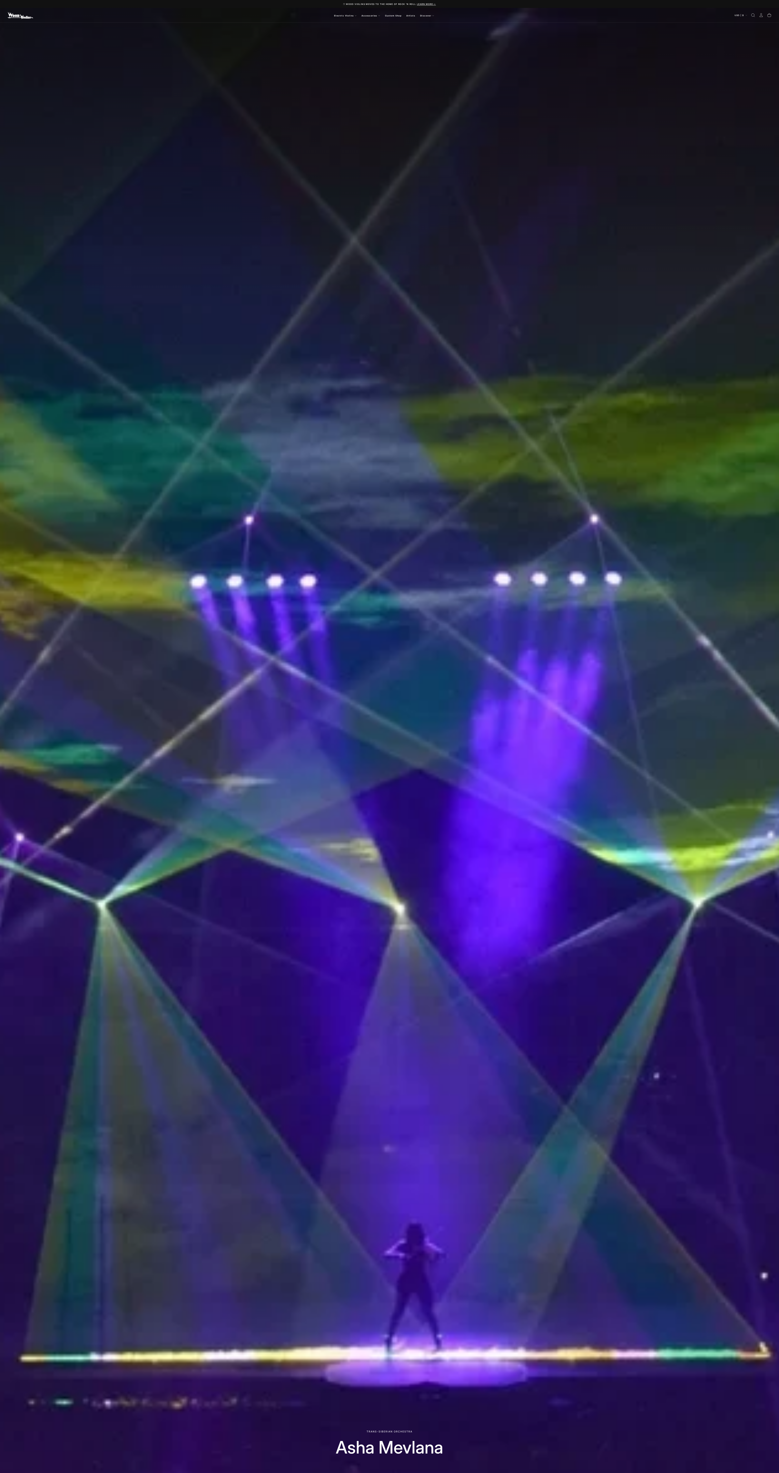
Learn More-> (426, 4)
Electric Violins (344, 15)
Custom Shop (393, 15)
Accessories (369, 15)
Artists (410, 15)
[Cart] (769, 15)
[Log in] (761, 15)
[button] (753, 15)
